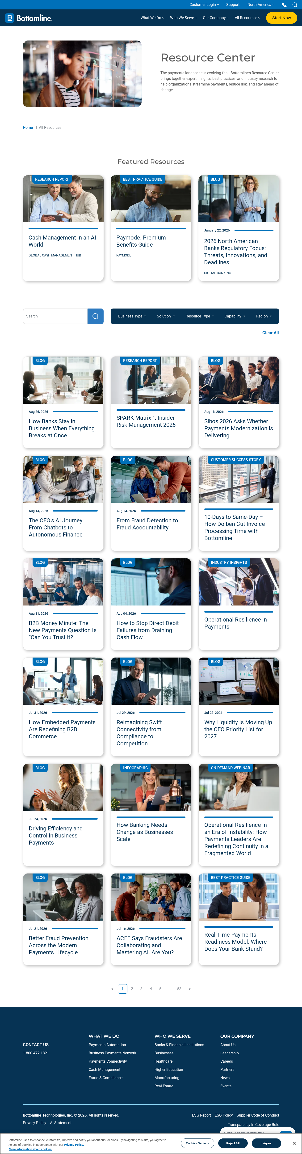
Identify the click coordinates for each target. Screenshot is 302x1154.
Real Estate (164, 1086)
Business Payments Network (112, 1053)
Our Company (215, 18)
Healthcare (163, 1061)
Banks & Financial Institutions (179, 1045)
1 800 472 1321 (36, 1053)
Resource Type (198, 316)
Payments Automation (107, 1045)
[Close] (294, 1143)
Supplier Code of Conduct (258, 1115)
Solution (164, 316)
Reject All (232, 1143)
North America (259, 4)
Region (262, 316)
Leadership (229, 1053)
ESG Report (201, 1115)
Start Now (281, 17)
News (225, 1078)
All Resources (246, 18)
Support (232, 4)
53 (179, 989)
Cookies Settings (197, 1143)
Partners (227, 1069)
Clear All (270, 332)
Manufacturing (167, 1078)
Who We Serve (182, 18)
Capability (233, 316)
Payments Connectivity (108, 1061)
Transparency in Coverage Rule (253, 1124)
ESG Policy (224, 1115)
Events (225, 1086)
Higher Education (169, 1069)
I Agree (266, 1143)
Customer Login (202, 4)
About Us (227, 1045)
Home (28, 127)
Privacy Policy (34, 1123)
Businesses (164, 1053)
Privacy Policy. (74, 1144)
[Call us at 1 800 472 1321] (284, 4)
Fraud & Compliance (105, 1078)
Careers (226, 1061)
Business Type (130, 316)
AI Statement (60, 1123)
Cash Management (104, 1069)
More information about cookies (30, 1149)
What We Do (151, 18)
